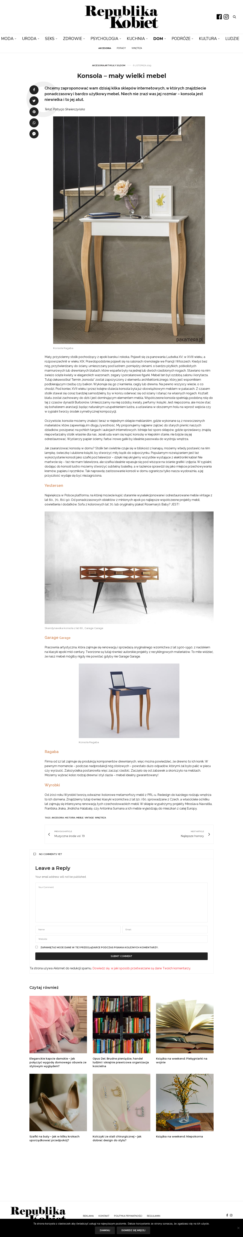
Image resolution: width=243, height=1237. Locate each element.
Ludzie (232, 38)
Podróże (181, 38)
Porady (121, 48)
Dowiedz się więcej (133, 1230)
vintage (89, 818)
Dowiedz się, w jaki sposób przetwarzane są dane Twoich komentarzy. (141, 968)
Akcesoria (98, 65)
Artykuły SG (112, 65)
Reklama (88, 1215)
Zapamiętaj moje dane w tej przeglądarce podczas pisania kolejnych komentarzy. (99, 947)
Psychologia (104, 38)
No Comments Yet (50, 854)
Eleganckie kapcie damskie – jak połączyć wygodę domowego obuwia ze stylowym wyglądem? (57, 1062)
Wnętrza (137, 48)
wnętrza (100, 818)
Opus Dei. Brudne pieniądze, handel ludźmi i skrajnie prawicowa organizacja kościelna (121, 1062)
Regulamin (153, 1215)
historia (70, 818)
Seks (49, 38)
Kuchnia (136, 38)
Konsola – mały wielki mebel (121, 75)
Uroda (29, 38)
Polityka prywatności (128, 1215)
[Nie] (238, 1228)
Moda (7, 38)
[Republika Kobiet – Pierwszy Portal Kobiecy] (121, 17)
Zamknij (105, 1230)
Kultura (208, 38)
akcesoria (58, 818)
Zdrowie (72, 38)
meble (80, 818)
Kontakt (104, 1215)
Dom (158, 38)
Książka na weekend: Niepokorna (179, 1136)
